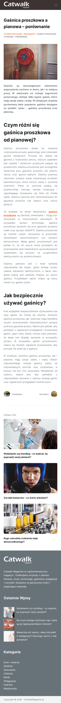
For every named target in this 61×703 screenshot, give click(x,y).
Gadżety (8, 666)
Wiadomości (29, 34)
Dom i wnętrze (11, 662)
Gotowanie (9, 669)
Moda (7, 677)
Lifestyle (8, 673)
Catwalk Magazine (13, 34)
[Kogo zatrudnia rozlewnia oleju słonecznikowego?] (30, 519)
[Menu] (56, 5)
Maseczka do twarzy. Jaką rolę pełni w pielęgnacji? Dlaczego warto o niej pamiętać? (36, 636)
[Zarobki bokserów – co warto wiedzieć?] (30, 478)
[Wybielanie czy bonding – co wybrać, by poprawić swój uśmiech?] (30, 434)
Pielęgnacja (10, 681)
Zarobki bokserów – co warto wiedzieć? (26, 497)
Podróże (8, 684)
